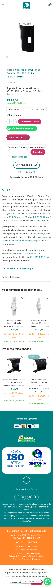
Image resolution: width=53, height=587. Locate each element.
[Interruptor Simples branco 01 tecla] (39, 306)
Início (9, 70)
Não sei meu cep (19, 157)
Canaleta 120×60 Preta (32, 177)
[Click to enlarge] (7, 57)
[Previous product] (8, 82)
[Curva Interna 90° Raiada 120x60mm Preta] (14, 365)
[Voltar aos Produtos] (11, 82)
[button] (22, 298)
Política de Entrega (17, 556)
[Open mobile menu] (3, 5)
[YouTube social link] (29, 497)
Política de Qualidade (35, 556)
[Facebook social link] (16, 497)
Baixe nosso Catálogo (18, 137)
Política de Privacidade (22, 559)
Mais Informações (19, 582)
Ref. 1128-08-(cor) (39, 257)
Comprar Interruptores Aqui (18, 268)
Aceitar (36, 582)
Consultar (38, 152)
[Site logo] (26, 5)
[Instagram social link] (23, 497)
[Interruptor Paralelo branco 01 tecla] (14, 306)
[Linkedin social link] (36, 497)
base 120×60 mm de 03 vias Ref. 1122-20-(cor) (27, 217)
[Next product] (14, 82)
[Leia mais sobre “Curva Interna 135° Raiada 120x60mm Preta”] (47, 357)
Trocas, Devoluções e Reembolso (26, 553)
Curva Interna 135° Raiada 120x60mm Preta (39, 382)
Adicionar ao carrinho (30, 122)
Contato (36, 559)
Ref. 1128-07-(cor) (28, 253)
